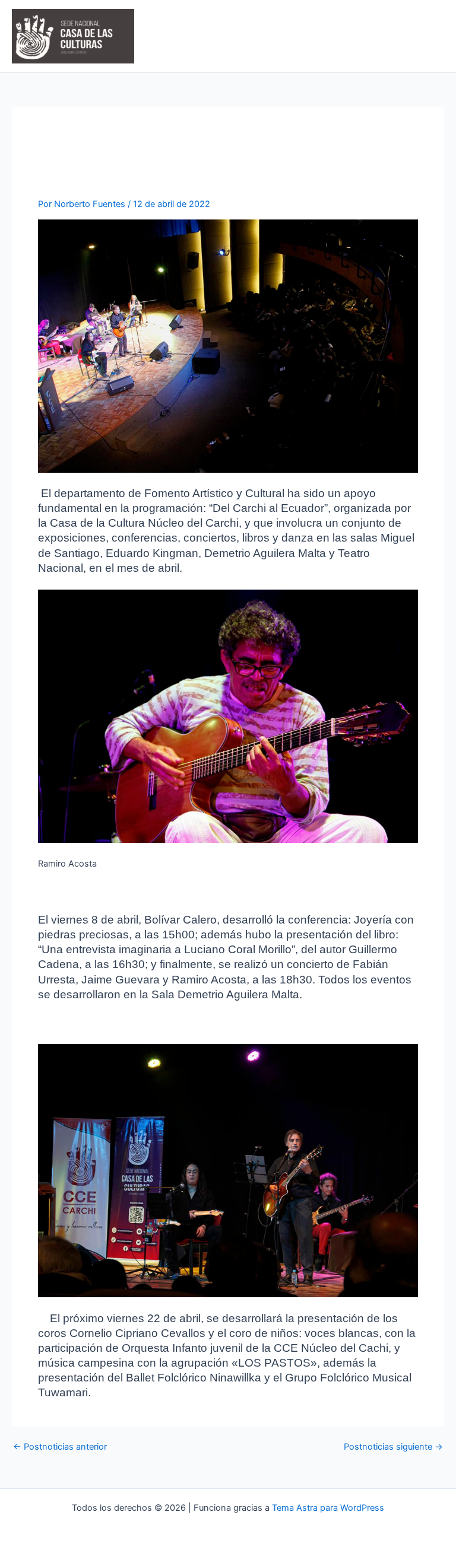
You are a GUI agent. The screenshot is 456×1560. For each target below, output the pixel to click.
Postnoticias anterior (60, 1447)
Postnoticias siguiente (393, 1447)
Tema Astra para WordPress (328, 1507)
